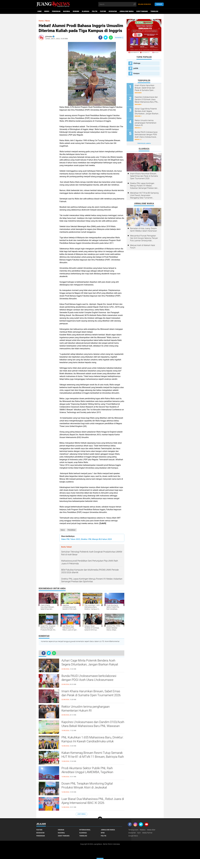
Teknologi (154, 11)
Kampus (136, 73)
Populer (159, 4)
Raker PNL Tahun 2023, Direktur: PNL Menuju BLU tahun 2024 (86, 539)
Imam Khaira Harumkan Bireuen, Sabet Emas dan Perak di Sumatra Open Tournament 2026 (91, 693)
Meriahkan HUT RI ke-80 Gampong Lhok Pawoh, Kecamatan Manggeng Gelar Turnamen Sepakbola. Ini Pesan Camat (144, 195)
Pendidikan (56, 11)
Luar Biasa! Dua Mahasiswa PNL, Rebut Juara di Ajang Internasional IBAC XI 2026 (92, 801)
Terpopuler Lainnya (144, 143)
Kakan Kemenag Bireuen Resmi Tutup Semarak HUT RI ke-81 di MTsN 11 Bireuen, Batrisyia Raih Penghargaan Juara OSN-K (92, 756)
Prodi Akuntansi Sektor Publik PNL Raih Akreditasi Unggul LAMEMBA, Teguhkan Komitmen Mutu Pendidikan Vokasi (87, 772)
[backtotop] (100, 819)
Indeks (46, 11)
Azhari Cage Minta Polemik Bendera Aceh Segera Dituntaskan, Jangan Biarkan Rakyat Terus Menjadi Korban (89, 664)
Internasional (85, 830)
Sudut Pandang (142, 11)
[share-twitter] (106, 37)
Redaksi (142, 830)
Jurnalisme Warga (126, 11)
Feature (103, 11)
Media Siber (151, 830)
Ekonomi (76, 11)
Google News (133, 836)
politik (94, 11)
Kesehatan (113, 11)
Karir (139, 833)
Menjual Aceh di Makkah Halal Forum (142, 246)
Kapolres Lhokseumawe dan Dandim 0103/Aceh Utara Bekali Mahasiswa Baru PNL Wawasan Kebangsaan (92, 726)
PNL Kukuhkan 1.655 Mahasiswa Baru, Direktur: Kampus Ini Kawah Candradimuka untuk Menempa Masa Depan (92, 741)
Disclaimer (132, 833)
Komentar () (119, 37)
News (63, 530)
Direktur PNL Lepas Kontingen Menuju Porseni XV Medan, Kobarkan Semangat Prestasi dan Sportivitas (143, 185)
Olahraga (85, 11)
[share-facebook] (100, 37)
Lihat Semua (81, 814)
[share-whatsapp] (111, 37)
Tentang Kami (133, 830)
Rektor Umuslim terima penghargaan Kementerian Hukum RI (85, 708)
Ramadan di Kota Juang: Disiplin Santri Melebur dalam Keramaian (143, 229)
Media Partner (147, 833)
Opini (103, 833)
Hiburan (61, 830)
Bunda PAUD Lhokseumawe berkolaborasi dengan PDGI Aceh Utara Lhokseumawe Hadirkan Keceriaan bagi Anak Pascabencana (90, 679)
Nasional (66, 11)
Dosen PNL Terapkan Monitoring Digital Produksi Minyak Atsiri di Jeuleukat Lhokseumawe (87, 787)
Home (40, 11)
